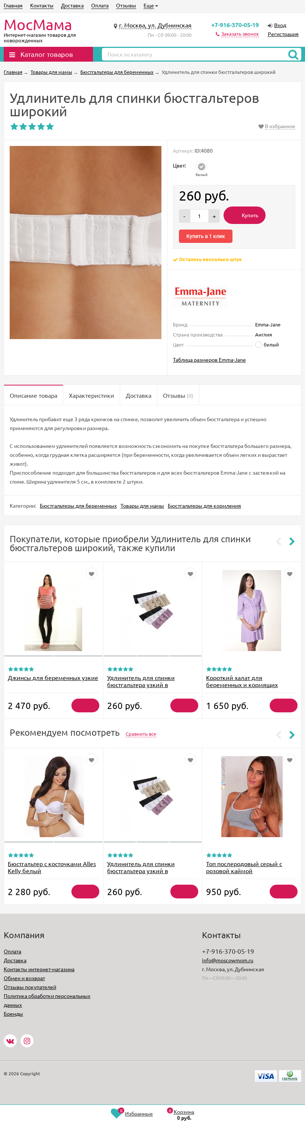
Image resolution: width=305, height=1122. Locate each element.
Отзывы (126, 5)
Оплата (100, 5)
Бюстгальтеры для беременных (78, 505)
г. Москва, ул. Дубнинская (155, 25)
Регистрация (283, 33)
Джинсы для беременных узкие (53, 677)
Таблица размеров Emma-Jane (209, 359)
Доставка (72, 5)
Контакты (42, 5)
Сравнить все (141, 734)
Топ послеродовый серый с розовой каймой (244, 867)
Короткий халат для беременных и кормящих (242, 681)
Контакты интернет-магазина (39, 969)
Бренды (13, 1013)
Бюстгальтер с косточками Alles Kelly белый (52, 867)
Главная (13, 5)
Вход (280, 25)
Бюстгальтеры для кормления (204, 505)
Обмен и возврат (24, 978)
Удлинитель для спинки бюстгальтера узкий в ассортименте (141, 684)
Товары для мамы (142, 505)
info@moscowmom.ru (227, 960)
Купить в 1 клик (205, 236)
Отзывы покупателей (30, 986)
